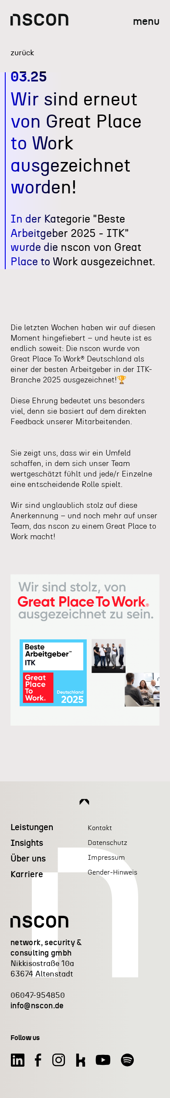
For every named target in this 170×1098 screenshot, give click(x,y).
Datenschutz (107, 842)
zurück (22, 53)
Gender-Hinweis (112, 872)
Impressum (106, 857)
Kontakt (100, 827)
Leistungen (31, 827)
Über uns (28, 859)
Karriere (26, 874)
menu (146, 22)
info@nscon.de (37, 1006)
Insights (26, 843)
